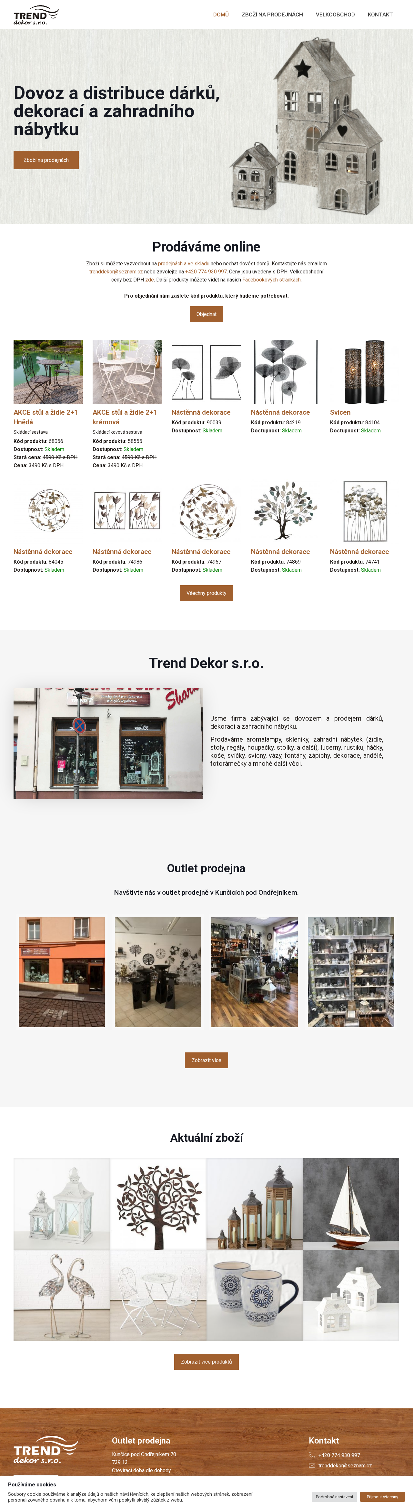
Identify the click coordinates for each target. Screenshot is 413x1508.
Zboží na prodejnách (46, 160)
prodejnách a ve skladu (183, 264)
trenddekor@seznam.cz (116, 272)
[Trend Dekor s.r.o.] (36, 14)
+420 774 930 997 (206, 272)
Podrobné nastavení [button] (334, 1496)
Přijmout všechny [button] (382, 1496)
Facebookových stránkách (271, 280)
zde (149, 280)
